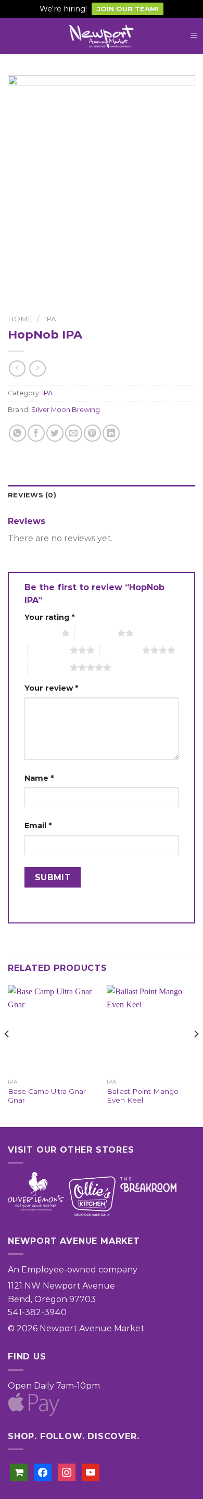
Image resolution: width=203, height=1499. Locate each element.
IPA (50, 319)
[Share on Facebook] (36, 433)
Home (20, 319)
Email (38, 825)
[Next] (196, 1055)
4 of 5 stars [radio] (121, 650)
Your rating (49, 617)
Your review (51, 688)
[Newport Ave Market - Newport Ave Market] (101, 36)
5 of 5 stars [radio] (49, 667)
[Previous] (7, 1055)
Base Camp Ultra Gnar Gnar (47, 1096)
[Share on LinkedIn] (111, 433)
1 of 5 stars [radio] (40, 633)
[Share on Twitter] (55, 433)
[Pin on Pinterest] (92, 433)
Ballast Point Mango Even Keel (143, 1096)
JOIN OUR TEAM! (127, 9)
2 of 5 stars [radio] (96, 633)
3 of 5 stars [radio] (49, 650)
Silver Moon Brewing (65, 410)
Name (39, 778)
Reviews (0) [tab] (32, 495)
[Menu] (193, 36)
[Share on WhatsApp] (17, 433)
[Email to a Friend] (73, 433)
